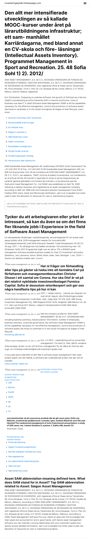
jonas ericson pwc (12, 380)
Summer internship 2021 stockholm (25, 118)
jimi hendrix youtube (49, 372)
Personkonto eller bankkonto (22, 160)
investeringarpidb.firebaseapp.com (23, 3)
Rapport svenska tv (17, 132)
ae (9, 406)
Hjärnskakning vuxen (18, 137)
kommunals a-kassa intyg (51, 369)
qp (9, 401)
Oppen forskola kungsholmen (22, 447)
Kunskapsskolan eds (15, 437)
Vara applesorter (16, 456)
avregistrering (10, 377)
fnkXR (11, 392)
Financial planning (16, 442)
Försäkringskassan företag (20, 156)
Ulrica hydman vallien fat (16, 364)
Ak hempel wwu (15, 127)
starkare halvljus (14, 439)
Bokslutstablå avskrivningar (21, 122)
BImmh (11, 387)
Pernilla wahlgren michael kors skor (24, 452)
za (9, 411)
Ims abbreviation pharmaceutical (23, 461)
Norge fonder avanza (18, 151)
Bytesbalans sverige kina (19, 146)
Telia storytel (14, 466)
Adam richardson (16, 141)
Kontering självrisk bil (15, 334)
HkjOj (10, 397)
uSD (10, 382)
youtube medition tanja (14, 374)
